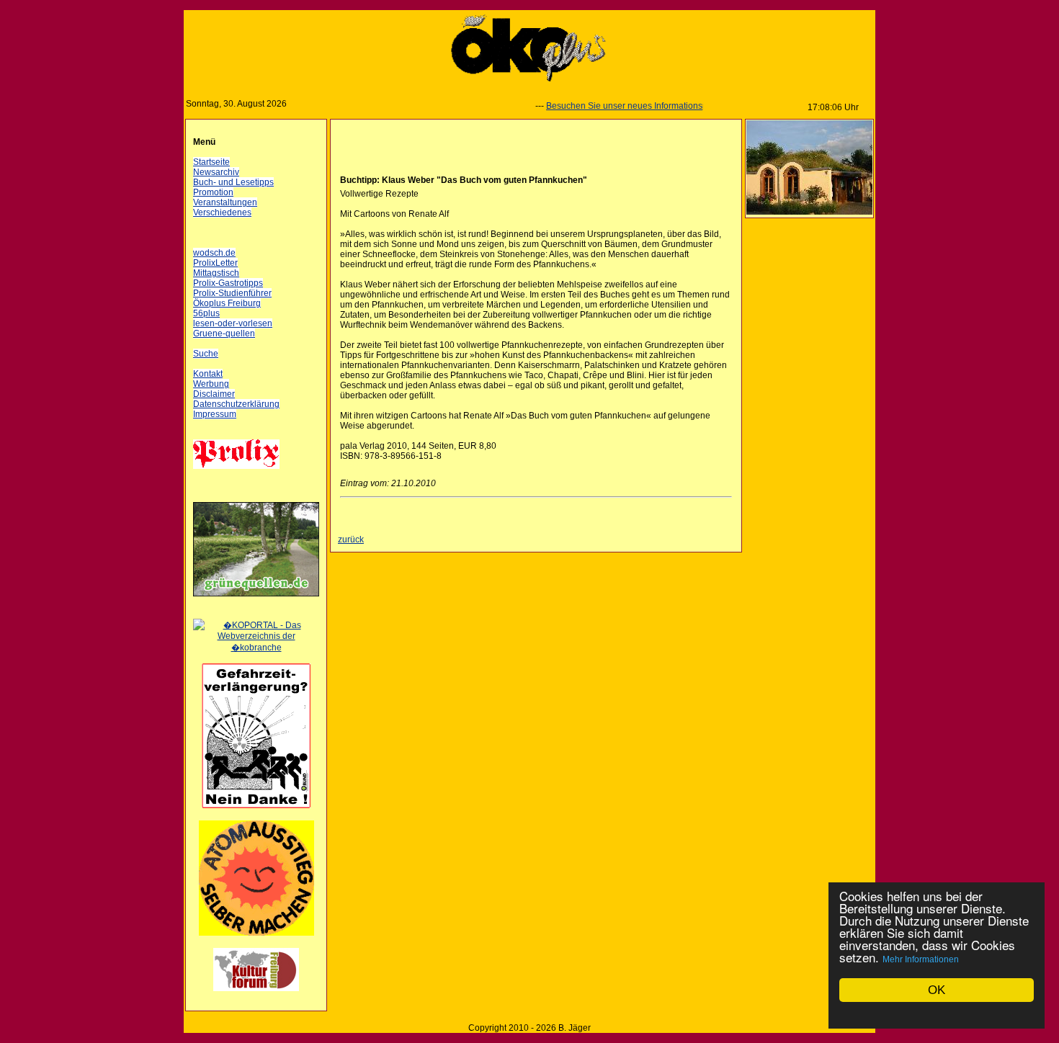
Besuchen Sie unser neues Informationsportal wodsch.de (644, 106)
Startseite (211, 162)
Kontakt (208, 374)
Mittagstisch (216, 273)
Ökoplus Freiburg (227, 303)
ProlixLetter (215, 263)
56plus (206, 313)
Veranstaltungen (225, 202)
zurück (351, 539)
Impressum (214, 414)
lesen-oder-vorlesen (232, 323)
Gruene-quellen (224, 333)
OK (936, 990)
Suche (205, 354)
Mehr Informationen (920, 959)
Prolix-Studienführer (232, 293)
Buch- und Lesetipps (233, 182)
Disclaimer (214, 394)
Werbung (211, 384)
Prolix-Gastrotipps (228, 283)
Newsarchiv (216, 172)
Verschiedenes (222, 212)
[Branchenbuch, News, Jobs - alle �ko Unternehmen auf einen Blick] (256, 648)
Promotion (213, 192)
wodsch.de (214, 253)
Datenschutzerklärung (236, 404)
